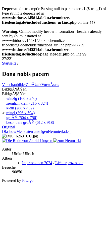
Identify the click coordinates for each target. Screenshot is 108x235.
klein (20, 108)
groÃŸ (21, 117)
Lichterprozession (69, 163)
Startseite (9, 63)
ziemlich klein (27, 103)
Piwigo (27, 180)
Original (8, 127)
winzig (21, 98)
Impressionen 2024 (37, 163)
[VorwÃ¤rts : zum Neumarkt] (67, 140)
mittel (20, 113)
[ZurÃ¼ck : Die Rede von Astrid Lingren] (27, 140)
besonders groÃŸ (30, 122)
